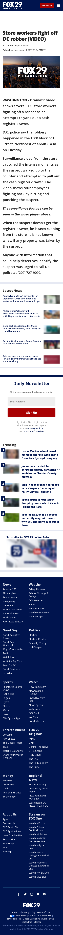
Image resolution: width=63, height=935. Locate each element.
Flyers (6, 702)
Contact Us (9, 823)
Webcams (34, 709)
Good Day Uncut (12, 669)
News (26, 45)
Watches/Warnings (39, 612)
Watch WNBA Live (39, 872)
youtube (38, 894)
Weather (35, 584)
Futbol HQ (8, 693)
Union (6, 714)
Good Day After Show (11, 636)
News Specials (37, 705)
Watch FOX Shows (13, 750)
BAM (31, 742)
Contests (7, 734)
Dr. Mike (7, 673)
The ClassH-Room (13, 742)
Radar (32, 604)
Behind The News (38, 746)
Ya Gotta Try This (12, 661)
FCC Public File (10, 827)
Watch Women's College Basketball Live (39, 865)
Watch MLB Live (38, 834)
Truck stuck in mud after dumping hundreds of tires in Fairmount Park (40, 503)
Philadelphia (9, 593)
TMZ (5, 746)
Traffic (6, 653)
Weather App (36, 616)
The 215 (33, 758)
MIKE (32, 738)
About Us (10, 814)
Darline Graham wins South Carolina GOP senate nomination (22, 342)
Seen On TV (9, 665)
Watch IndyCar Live (37, 847)
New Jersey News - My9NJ (39, 790)
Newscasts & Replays (36, 692)
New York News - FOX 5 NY (38, 797)
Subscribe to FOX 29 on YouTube (27, 537)
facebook (19, 894)
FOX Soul (34, 713)
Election (33, 635)
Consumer (8, 784)
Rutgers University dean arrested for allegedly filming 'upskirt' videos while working (22, 358)
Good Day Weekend (8, 643)
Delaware (8, 605)
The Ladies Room (38, 762)
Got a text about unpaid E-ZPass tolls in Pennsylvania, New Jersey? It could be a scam (22, 328)
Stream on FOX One (37, 816)
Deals (6, 788)
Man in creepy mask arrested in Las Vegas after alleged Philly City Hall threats (40, 488)
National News (11, 613)
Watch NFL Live (37, 823)
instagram (31, 894)
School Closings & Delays (39, 595)
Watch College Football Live (37, 829)
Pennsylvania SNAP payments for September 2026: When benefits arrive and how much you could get (21, 298)
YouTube (34, 717)
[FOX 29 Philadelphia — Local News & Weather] (12, 5)
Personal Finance (12, 792)
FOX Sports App (11, 718)
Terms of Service (34, 431)
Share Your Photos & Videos (13, 756)
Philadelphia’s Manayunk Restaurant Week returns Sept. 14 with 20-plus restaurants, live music (21, 313)
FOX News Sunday (13, 621)
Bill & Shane (35, 750)
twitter (25, 894)
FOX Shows (9, 738)
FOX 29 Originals (35, 732)
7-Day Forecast (37, 589)
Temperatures (36, 608)
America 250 (9, 589)
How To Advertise (12, 835)
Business (7, 780)
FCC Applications (12, 831)
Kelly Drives (35, 754)
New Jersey (9, 601)
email (44, 894)
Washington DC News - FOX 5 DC (38, 804)
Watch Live (47, 6)
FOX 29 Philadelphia (12, 45)
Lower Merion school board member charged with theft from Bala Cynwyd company (40, 455)
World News (9, 617)
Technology (9, 796)
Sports (8, 682)
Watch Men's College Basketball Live (39, 855)
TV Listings (8, 843)
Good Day (10, 630)
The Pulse (34, 767)
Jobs (5, 847)
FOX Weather (36, 600)
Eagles (6, 698)
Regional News (35, 778)
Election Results (37, 639)
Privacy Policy (35, 428)
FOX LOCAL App (38, 784)
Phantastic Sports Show (12, 688)
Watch (33, 682)
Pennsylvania (10, 597)
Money (8, 776)
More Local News (12, 609)
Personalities (10, 839)
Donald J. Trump (38, 643)
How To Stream (37, 686)
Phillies (6, 706)
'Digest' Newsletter (13, 649)
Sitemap (7, 851)
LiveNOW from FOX (37, 699)
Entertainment (14, 730)
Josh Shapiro (36, 647)
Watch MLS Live (37, 876)
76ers (6, 710)
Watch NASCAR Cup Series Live (37, 840)
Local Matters (36, 721)
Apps (5, 819)
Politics (34, 630)
